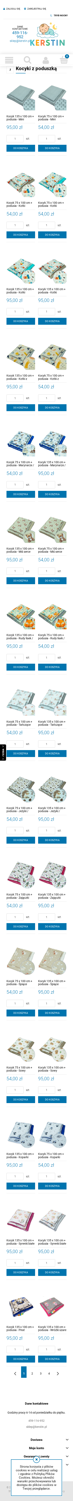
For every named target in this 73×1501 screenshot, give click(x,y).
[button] (9, 60)
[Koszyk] (64, 59)
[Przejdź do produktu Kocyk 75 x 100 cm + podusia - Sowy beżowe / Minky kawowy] (20, 1046)
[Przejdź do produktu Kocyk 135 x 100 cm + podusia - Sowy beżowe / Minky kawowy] (52, 1046)
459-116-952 (20, 34)
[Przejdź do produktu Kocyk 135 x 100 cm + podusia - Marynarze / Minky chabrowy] (52, 441)
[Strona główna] (47, 34)
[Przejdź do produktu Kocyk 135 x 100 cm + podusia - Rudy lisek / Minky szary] (20, 614)
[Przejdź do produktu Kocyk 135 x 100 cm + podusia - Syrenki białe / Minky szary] (52, 1219)
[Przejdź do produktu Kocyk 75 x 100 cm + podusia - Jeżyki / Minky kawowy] (20, 787)
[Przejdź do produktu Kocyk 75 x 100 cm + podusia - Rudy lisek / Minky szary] (52, 614)
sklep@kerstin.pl (20, 40)
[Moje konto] (45, 60)
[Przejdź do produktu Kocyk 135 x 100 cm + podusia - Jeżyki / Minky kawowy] (52, 787)
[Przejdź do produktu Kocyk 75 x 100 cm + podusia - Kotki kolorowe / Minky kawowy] (20, 181)
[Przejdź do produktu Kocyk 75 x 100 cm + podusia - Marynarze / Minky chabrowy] (20, 441)
